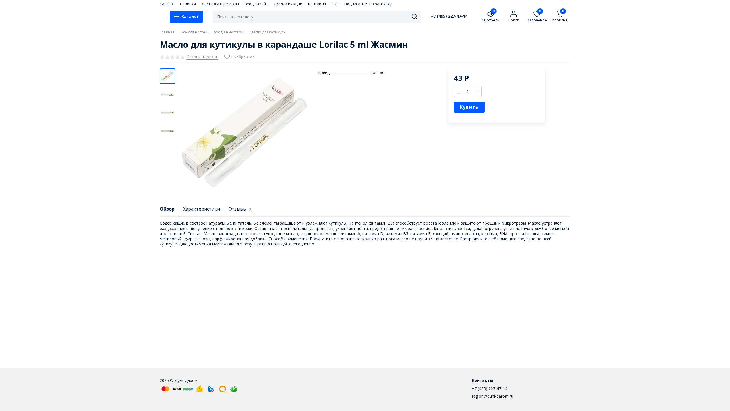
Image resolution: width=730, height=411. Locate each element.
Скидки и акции (288, 3)
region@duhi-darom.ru (492, 396)
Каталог (167, 3)
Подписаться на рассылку (368, 3)
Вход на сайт (256, 3)
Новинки (188, 3)
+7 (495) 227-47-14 (449, 16)
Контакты (317, 3)
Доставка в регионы (220, 3)
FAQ (335, 3)
